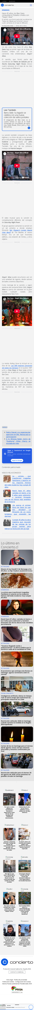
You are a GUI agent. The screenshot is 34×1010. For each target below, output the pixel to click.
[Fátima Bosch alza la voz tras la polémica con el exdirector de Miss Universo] (24, 799)
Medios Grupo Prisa (17, 992)
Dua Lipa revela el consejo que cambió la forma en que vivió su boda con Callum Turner (9, 908)
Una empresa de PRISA (17, 988)
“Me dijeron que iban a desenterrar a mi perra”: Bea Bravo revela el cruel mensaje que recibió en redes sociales (9, 878)
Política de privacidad (20, 980)
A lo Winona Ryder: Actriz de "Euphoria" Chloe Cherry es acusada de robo (18, 441)
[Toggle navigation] (31, 5)
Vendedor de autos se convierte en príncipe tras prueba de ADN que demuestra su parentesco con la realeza (9, 942)
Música (5, 427)
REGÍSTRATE (12, 1)
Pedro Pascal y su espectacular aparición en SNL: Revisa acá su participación (18, 434)
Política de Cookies (8, 982)
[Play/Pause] (31, 1007)
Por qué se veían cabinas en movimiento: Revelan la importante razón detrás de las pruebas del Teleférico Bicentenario (9, 812)
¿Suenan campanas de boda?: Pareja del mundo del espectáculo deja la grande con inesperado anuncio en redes (9, 846)
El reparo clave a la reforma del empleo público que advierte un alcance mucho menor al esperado (25, 845)
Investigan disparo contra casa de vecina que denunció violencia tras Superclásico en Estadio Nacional (25, 877)
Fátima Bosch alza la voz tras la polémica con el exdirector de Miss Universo (24, 809)
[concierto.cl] (7, 5)
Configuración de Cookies (23, 982)
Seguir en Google (17, 460)
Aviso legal (9, 980)
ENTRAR (4, 1)
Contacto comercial (17, 972)
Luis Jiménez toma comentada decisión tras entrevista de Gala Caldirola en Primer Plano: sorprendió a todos (24, 942)
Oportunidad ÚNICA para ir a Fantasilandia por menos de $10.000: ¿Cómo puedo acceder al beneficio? (24, 910)
